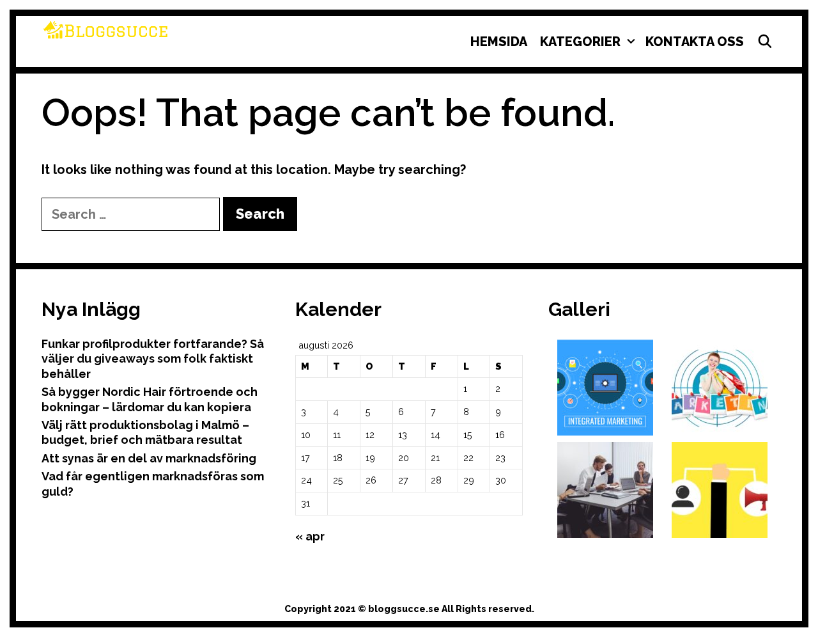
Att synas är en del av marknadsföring (149, 458)
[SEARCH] (765, 41)
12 (370, 434)
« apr (310, 536)
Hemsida (498, 41)
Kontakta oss (694, 41)
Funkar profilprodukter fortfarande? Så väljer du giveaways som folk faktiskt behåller (153, 359)
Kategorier (580, 41)
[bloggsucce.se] (105, 28)
